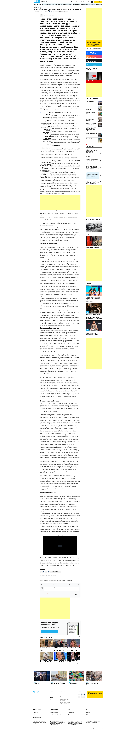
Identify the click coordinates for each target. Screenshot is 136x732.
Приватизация (35, 715)
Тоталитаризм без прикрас (92, 247)
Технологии (70, 710)
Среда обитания (71, 712)
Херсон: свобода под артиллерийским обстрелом (91, 108)
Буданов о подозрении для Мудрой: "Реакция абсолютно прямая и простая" (92, 161)
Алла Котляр (37, 683)
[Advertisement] (60, 202)
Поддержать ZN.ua (98, 1)
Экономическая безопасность (55, 714)
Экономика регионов (37, 717)
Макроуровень (35, 712)
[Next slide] (101, 4)
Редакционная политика (54, 699)
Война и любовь (90, 101)
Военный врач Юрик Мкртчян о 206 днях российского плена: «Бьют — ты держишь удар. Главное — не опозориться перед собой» (91, 127)
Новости (51, 1)
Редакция (51, 695)
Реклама (51, 697)
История (87, 710)
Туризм (87, 714)
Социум (87, 709)
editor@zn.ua (66, 703)
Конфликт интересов (54, 712)
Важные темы (37, 4)
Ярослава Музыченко (49, 15)
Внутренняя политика (37, 709)
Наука (69, 709)
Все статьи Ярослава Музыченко (48, 575)
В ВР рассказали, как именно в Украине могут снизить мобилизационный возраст (92, 175)
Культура (69, 715)
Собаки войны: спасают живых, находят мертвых (91, 119)
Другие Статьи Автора (93, 219)
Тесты (77, 1)
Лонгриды (73, 1)
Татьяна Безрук (55, 684)
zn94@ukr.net (62, 700)
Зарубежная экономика (54, 710)
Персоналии (52, 715)
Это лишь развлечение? (91, 133)
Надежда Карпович (73, 683)
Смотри (88, 283)
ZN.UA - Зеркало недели (94, 80)
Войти (89, 1)
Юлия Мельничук (90, 684)
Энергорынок (35, 714)
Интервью (68, 1)
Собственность (88, 715)
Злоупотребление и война (90, 113)
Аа (92, 1)
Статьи (56, 1)
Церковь (69, 714)
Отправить (75, 594)
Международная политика (37, 710)
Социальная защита (54, 709)
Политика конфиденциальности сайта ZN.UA (95, 728)
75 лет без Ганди (90, 138)
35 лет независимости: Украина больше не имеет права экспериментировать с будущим (92, 168)
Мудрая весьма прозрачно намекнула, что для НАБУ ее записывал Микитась (92, 182)
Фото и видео (61, 1)
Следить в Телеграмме (50, 631)
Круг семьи (88, 712)
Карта (51, 700)
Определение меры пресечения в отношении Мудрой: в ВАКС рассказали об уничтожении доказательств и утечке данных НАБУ (92, 152)
